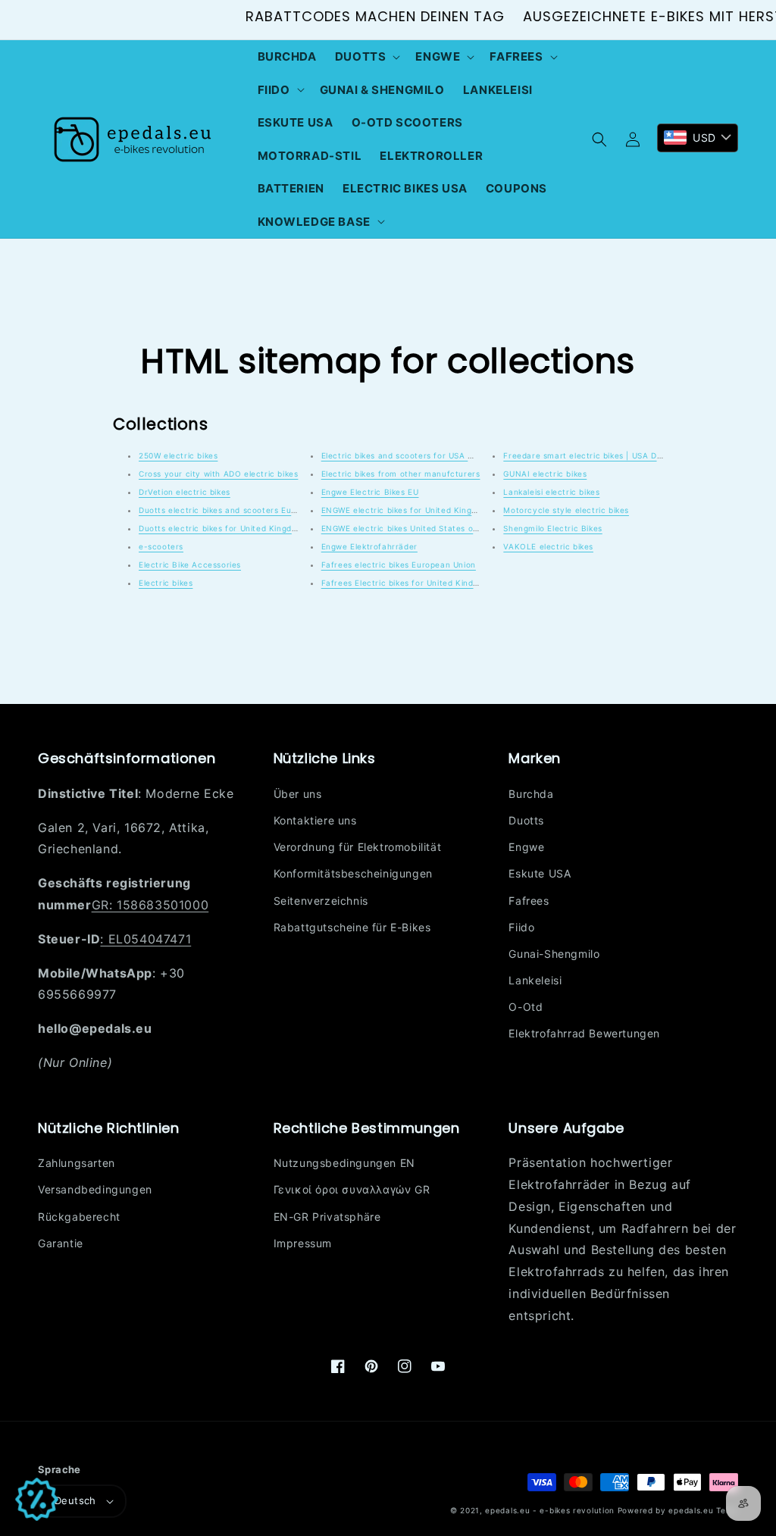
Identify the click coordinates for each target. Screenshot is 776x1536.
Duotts (526, 820)
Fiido (521, 927)
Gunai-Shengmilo (553, 953)
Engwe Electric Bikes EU (370, 491)
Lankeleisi (535, 980)
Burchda (530, 793)
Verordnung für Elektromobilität (358, 846)
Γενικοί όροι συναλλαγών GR (352, 1189)
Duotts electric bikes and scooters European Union (242, 510)
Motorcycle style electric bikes (566, 510)
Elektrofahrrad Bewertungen (584, 1033)
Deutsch (75, 1500)
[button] (366, 57)
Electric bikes (165, 582)
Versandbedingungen (95, 1189)
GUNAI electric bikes (545, 473)
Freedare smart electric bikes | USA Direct (589, 455)
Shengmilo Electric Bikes (552, 528)
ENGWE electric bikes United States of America (417, 528)
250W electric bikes (178, 455)
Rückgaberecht (79, 1216)
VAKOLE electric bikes (548, 546)
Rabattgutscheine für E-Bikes (352, 927)
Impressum (303, 1243)
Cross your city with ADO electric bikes (218, 473)
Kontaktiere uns (315, 820)
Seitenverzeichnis (321, 900)
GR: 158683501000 (150, 904)
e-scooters (161, 546)
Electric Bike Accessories (190, 564)
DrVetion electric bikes (184, 491)
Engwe (526, 846)
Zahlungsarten (76, 1162)
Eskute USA (539, 873)
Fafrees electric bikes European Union (398, 564)
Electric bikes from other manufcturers (400, 473)
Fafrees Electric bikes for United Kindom (403, 582)
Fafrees (528, 900)
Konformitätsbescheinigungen (353, 873)
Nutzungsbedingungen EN (344, 1162)
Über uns (298, 793)
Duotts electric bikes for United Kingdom (221, 528)
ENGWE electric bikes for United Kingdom (405, 510)
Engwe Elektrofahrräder (369, 546)
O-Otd (525, 1006)
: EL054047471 (145, 938)
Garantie (60, 1243)
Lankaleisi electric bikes (551, 491)
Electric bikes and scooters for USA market (408, 455)
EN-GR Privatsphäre (327, 1216)
